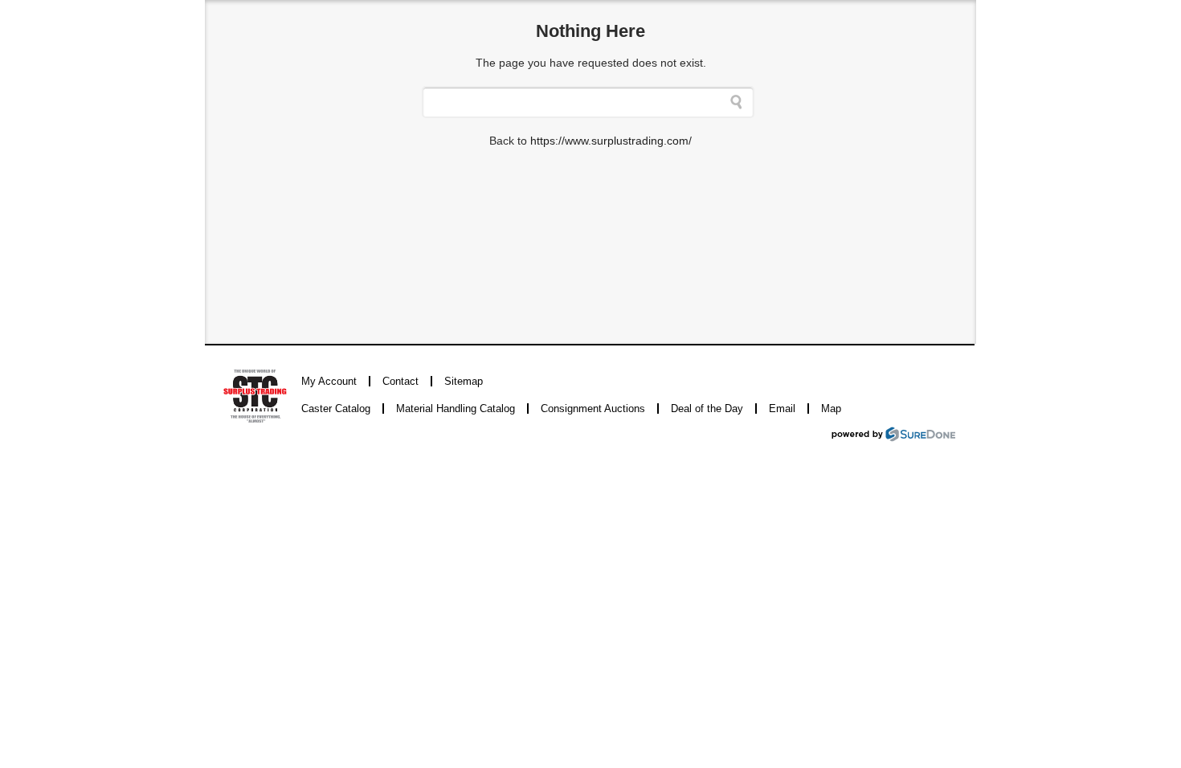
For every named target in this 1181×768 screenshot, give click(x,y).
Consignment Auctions (593, 408)
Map (831, 408)
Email (782, 408)
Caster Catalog (335, 408)
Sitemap (463, 381)
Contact (400, 381)
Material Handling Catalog (455, 408)
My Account (329, 381)
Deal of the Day (707, 408)
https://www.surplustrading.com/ (611, 140)
